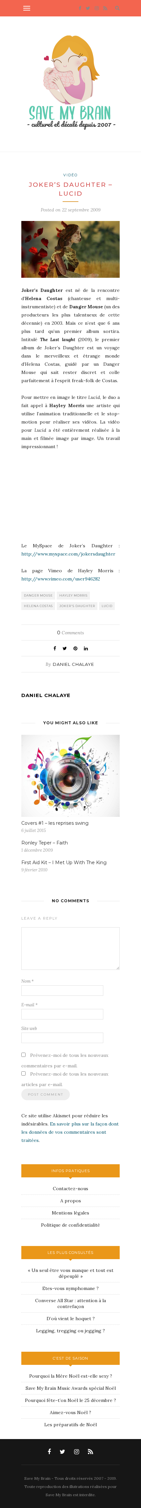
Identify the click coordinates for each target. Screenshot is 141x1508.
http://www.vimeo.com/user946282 (60, 579)
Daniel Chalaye (73, 664)
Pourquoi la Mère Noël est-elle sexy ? (70, 1376)
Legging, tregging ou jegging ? (70, 1331)
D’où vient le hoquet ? (71, 1319)
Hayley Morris (73, 595)
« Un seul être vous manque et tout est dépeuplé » (70, 1273)
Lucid (107, 606)
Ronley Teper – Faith (44, 843)
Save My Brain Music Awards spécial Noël (71, 1388)
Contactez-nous (70, 1188)
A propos (70, 1201)
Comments (70, 633)
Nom (27, 981)
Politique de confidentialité (70, 1225)
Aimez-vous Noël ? (70, 1412)
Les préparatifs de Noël (70, 1425)
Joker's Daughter (77, 606)
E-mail (29, 1005)
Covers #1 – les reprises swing (55, 823)
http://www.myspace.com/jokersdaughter (68, 554)
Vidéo (70, 175)
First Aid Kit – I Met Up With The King (64, 862)
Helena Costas (38, 606)
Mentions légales (70, 1213)
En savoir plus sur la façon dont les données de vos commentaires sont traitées (70, 1132)
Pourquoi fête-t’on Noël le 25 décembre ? (70, 1400)
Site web (29, 1028)
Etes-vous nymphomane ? (70, 1288)
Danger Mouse (38, 595)
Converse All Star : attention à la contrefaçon (70, 1303)
